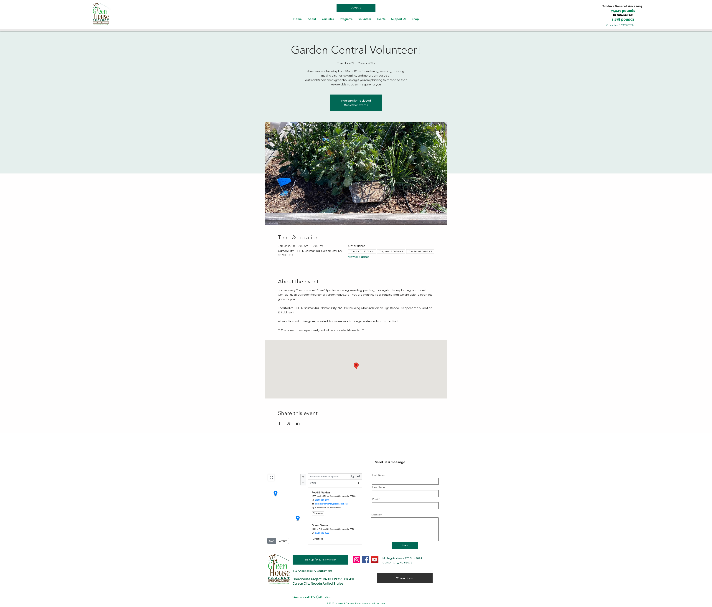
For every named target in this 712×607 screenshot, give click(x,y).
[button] (312, 19)
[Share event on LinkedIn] (298, 423)
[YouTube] (374, 559)
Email (375, 499)
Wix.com (381, 603)
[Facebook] (365, 559)
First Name (378, 475)
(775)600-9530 (626, 25)
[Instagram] (356, 559)
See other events (356, 105)
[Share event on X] (289, 423)
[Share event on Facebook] (279, 423)
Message (376, 514)
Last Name (378, 487)
